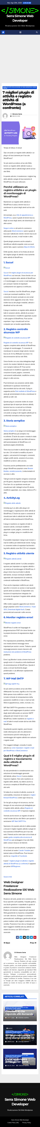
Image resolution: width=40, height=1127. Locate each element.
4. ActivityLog (12, 497)
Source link (8, 877)
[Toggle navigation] (20, 32)
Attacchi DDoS (29, 247)
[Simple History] (10, 426)
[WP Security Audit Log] (17, 338)
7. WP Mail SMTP (14, 678)
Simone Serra (17, 114)
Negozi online (9, 228)
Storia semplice (9, 431)
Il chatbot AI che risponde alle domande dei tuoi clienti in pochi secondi (19, 1015)
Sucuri (6, 273)
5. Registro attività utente (19, 553)
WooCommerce (17, 231)
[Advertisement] (20, 56)
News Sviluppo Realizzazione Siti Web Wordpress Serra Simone (19, 88)
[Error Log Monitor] (12, 623)
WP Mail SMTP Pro (19, 821)
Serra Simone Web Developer (20, 1120)
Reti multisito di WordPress (25, 391)
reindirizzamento (16, 471)
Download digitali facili (16, 609)
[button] (37, 32)
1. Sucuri (8, 262)
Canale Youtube (24, 850)
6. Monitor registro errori (18, 617)
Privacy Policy (26, 1122)
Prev (32, 943)
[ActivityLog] (12, 503)
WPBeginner (15, 866)
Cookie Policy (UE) (13, 1122)
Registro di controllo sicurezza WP (16, 343)
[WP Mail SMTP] (11, 684)
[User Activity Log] (12, 559)
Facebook (23, 856)
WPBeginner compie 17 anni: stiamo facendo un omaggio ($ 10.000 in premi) (19, 1039)
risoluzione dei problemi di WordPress (17, 652)
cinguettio (14, 856)
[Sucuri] (7, 268)
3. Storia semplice (14, 420)
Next (7, 943)
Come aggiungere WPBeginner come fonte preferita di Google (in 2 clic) (16, 1063)
